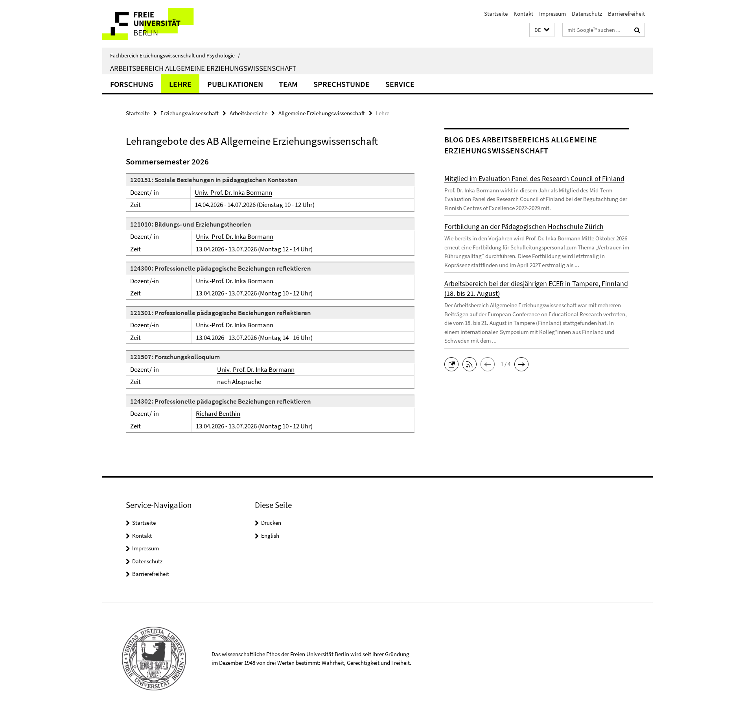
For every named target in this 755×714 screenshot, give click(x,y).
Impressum (552, 13)
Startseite (496, 13)
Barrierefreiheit (626, 13)
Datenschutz (587, 13)
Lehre (180, 84)
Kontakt (523, 13)
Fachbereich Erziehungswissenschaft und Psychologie (175, 55)
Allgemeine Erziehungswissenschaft (321, 113)
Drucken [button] (271, 522)
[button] (541, 30)
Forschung (131, 84)
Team (288, 84)
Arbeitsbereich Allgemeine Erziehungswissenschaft (203, 68)
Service (399, 84)
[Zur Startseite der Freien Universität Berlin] (168, 24)
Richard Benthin (218, 413)
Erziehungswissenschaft (189, 113)
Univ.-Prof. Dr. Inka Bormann (233, 192)
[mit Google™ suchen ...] (637, 30)
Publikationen (235, 84)
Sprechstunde (341, 84)
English (270, 535)
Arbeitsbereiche (248, 113)
